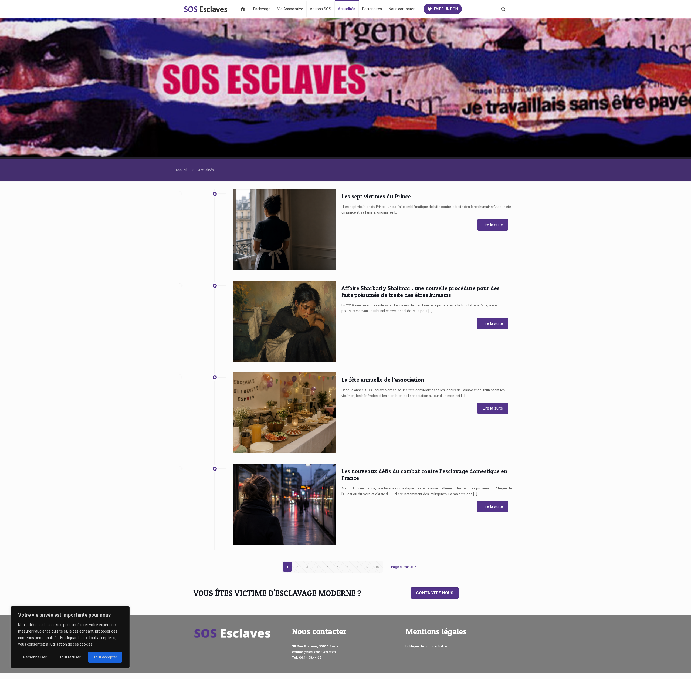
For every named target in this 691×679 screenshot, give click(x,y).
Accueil (181, 170)
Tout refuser (70, 657)
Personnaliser (35, 657)
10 (377, 567)
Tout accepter (105, 657)
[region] (70, 637)
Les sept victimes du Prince (376, 196)
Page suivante (402, 567)
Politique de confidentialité (426, 646)
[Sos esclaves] (206, 9)
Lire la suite (493, 224)
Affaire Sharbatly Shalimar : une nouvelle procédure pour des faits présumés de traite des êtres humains (420, 291)
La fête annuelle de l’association (382, 379)
